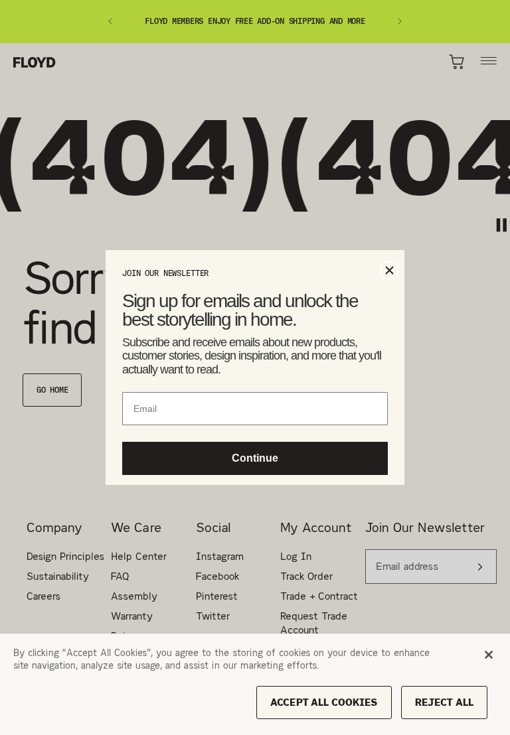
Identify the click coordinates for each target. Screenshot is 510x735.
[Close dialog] (389, 269)
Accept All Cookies (324, 702)
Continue (255, 459)
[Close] (488, 654)
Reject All (444, 702)
